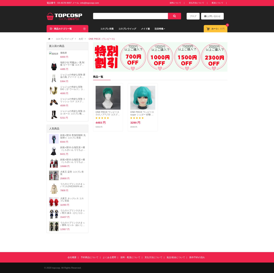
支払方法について (196, 3)
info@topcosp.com (89, 3)
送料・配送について (130, 257)
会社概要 (72, 257)
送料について (175, 3)
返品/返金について (176, 257)
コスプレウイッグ (127, 28)
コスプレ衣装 (107, 28)
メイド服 (145, 28)
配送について (217, 3)
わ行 (81, 39)
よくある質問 (109, 257)
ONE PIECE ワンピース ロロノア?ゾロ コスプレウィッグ (108, 114)
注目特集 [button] (159, 28)
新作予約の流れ (197, 257)
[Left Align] (174, 16)
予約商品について (89, 257)
